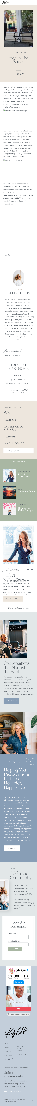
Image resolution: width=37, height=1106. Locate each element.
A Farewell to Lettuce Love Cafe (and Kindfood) (18, 378)
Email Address (14, 941)
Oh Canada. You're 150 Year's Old (19, 389)
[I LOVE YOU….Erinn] (9, 475)
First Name (12, 933)
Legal (5, 1101)
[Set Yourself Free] (9, 492)
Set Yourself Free (26, 492)
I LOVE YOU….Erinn (24, 475)
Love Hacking (24, 471)
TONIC (14, 1101)
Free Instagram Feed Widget (19, 1014)
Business (22, 505)
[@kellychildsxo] (11, 971)
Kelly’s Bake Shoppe (14, 151)
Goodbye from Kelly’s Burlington (26, 509)
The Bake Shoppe (18, 53)
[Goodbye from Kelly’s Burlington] (9, 509)
